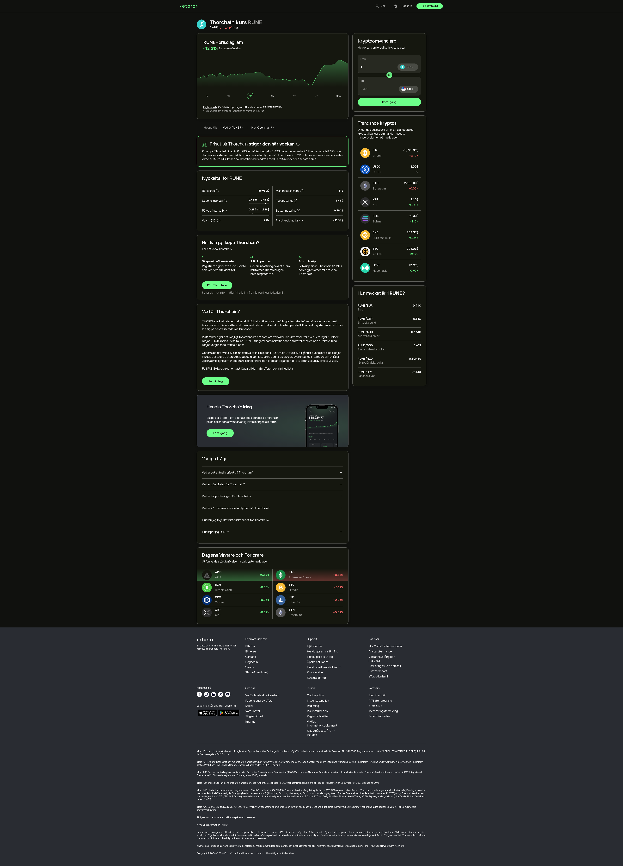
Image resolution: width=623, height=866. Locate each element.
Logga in (407, 6)
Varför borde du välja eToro (262, 695)
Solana (249, 667)
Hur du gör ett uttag (320, 656)
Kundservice (315, 672)
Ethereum (251, 651)
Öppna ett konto (317, 662)
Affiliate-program (380, 700)
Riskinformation (317, 711)
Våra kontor (252, 711)
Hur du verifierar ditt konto (324, 667)
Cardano (250, 656)
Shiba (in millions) (256, 672)
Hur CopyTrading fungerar (385, 646)
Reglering (313, 706)
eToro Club (375, 706)
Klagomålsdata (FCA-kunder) (321, 732)
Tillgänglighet (254, 716)
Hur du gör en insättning (322, 651)
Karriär (249, 706)
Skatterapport (378, 671)
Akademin (277, 292)
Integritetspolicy (318, 700)
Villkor (398, 807)
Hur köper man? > (262, 127)
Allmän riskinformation (208, 825)
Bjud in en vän (377, 695)
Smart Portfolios (379, 716)
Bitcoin (250, 646)
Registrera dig (430, 6)
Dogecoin (251, 662)
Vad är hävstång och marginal (382, 658)
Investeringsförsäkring (383, 711)
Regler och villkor (318, 716)
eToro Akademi (378, 676)
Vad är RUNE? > (233, 127)
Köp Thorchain (217, 285)
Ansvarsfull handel (380, 651)
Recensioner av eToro (259, 700)
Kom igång (389, 102)
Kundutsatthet (316, 677)
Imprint (250, 721)
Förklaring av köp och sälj (385, 666)
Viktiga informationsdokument (322, 723)
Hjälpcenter (314, 646)
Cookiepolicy (315, 695)
